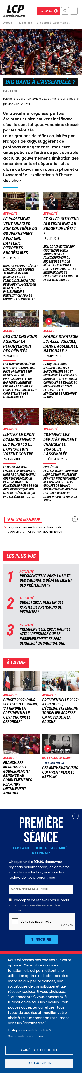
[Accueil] (14, 11)
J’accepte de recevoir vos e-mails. (39, 905)
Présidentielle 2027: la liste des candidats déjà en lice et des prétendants (46, 581)
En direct (46, 11)
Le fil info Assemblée (23, 520)
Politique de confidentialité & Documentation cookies (29, 1033)
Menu (74, 11)
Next (75, 519)
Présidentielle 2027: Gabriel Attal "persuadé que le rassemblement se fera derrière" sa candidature (45, 636)
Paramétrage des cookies (39, 1050)
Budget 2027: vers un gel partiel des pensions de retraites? (41, 607)
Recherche (65, 11)
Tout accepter (39, 1063)
